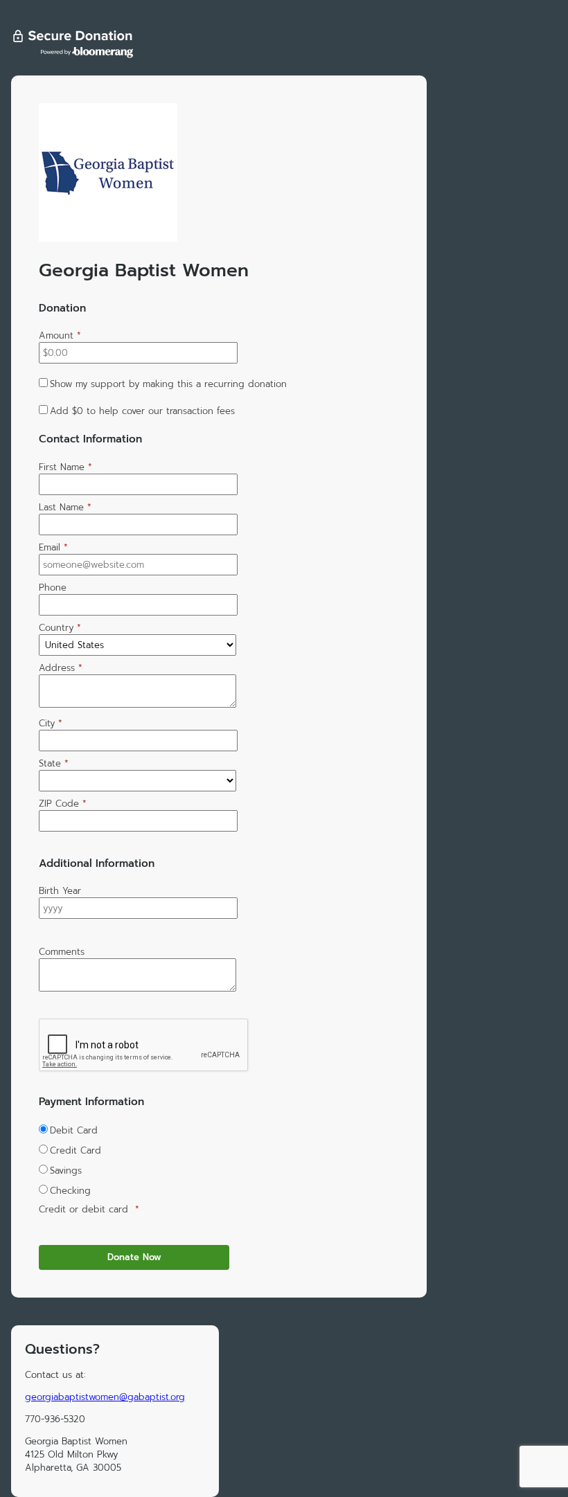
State (54, 763)
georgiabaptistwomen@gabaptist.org (105, 1397)
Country (60, 627)
